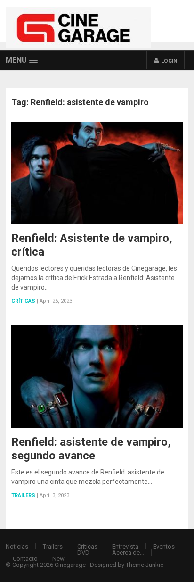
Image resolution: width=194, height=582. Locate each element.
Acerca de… (128, 552)
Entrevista (125, 546)
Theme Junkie (144, 564)
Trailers (23, 495)
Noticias (17, 546)
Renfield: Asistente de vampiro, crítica (91, 245)
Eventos (164, 546)
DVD (83, 552)
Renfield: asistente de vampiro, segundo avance (91, 448)
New (58, 558)
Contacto (25, 558)
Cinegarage (70, 564)
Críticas (23, 301)
